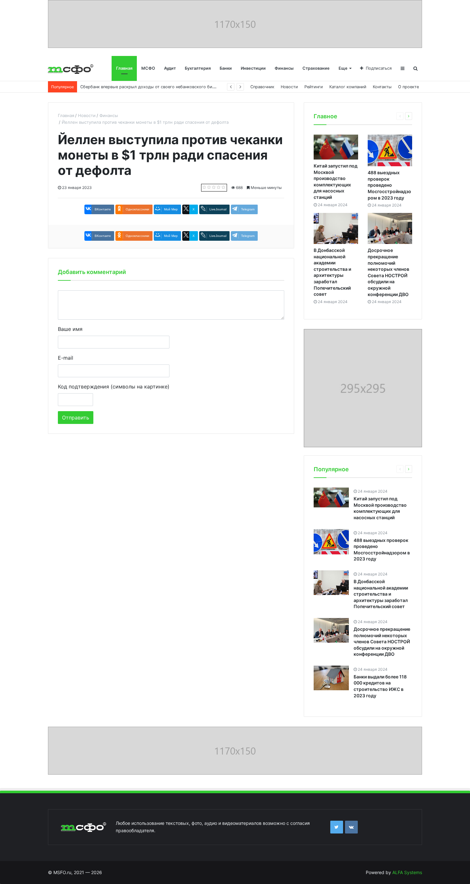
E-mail (65, 358)
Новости (289, 86)
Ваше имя (70, 329)
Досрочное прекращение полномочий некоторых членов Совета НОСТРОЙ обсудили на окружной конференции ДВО (382, 641)
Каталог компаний (347, 86)
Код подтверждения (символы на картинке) (113, 386)
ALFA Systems (407, 872)
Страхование (316, 68)
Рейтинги (313, 86)
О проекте (408, 86)
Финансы (284, 68)
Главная (124, 68)
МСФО (148, 68)
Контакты (382, 86)
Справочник (262, 86)
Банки (226, 68)
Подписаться (379, 68)
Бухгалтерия (198, 68)
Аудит (170, 68)
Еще (343, 68)
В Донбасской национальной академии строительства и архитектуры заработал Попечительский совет (381, 594)
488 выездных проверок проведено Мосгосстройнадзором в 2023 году (389, 185)
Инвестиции (253, 68)
